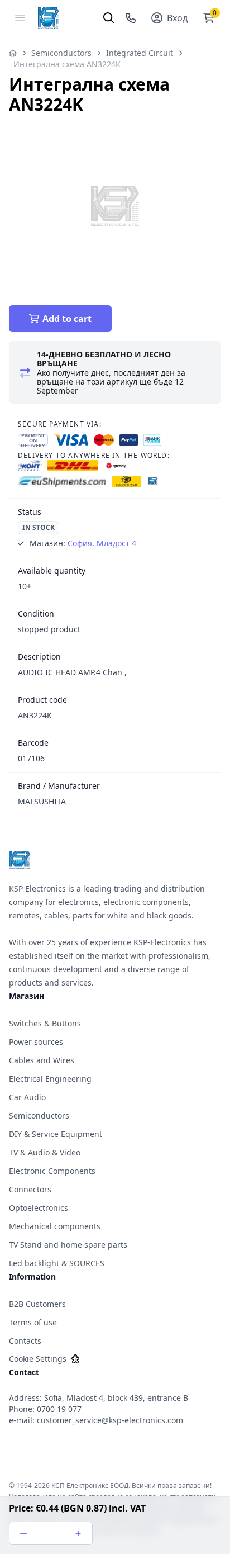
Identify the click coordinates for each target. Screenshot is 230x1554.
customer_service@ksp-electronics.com (110, 1420)
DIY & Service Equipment (55, 1134)
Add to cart (67, 318)
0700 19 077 (59, 1409)
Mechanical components (54, 1226)
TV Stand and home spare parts (68, 1244)
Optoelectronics (38, 1207)
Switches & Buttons (45, 1023)
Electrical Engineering (50, 1078)
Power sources (36, 1041)
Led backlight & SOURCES (56, 1263)
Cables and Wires (41, 1060)
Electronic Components (52, 1171)
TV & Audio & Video (44, 1152)
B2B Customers (37, 1304)
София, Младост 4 (102, 543)
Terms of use (33, 1322)
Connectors (30, 1189)
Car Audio (27, 1097)
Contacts (25, 1340)
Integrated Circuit (139, 53)
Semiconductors (61, 53)
